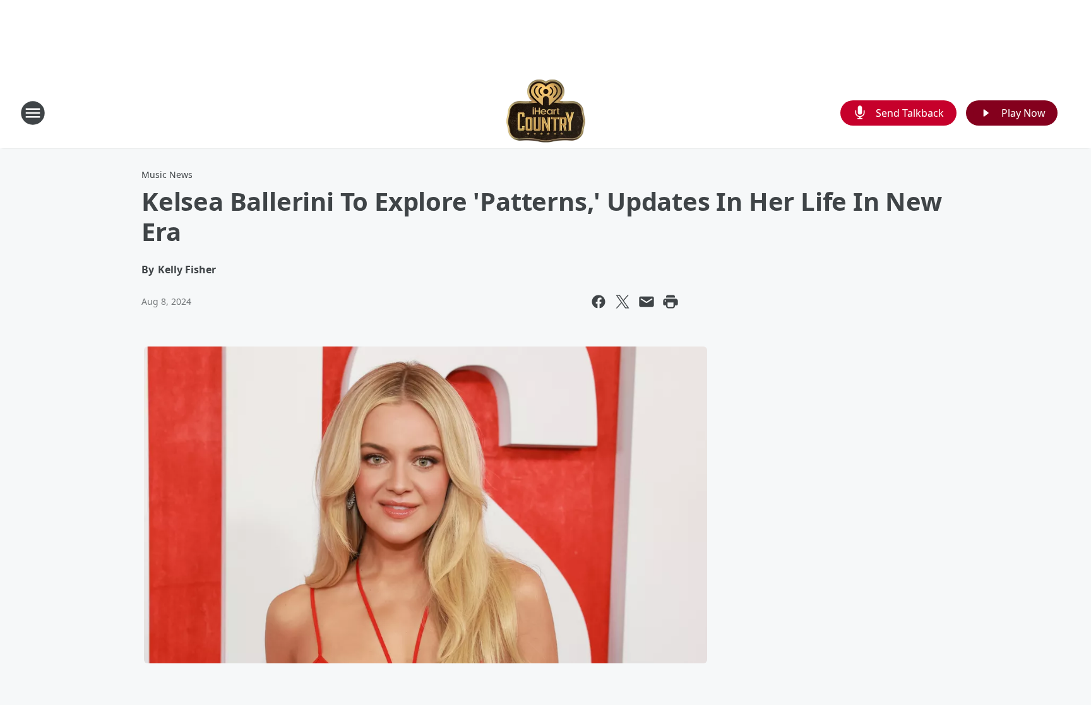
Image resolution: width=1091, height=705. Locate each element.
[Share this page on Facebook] (598, 302)
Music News (167, 175)
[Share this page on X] (622, 302)
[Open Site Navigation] (32, 113)
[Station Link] (545, 113)
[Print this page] (670, 302)
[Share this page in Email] (646, 302)
